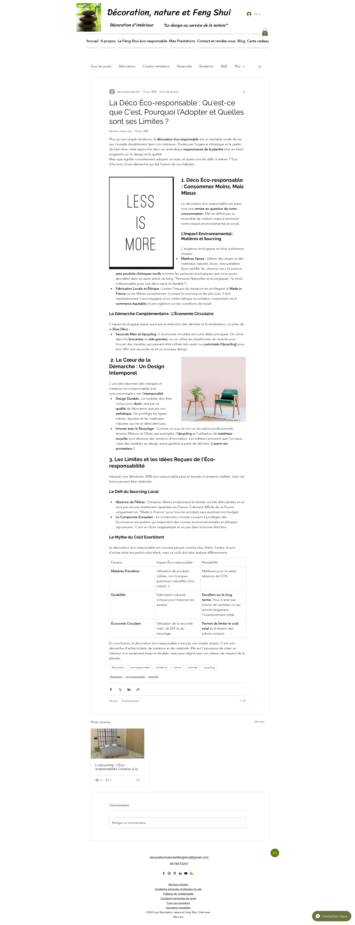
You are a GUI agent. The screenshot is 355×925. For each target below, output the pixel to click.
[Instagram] (169, 873)
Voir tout (259, 721)
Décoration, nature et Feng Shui (170, 12)
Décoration (127, 66)
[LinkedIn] (180, 873)
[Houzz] (191, 873)
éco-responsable (140, 667)
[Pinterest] (175, 873)
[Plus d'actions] (243, 92)
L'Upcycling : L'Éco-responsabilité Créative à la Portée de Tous (116, 767)
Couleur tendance (156, 66)
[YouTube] (186, 873)
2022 (224, 66)
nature (177, 667)
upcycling (209, 667)
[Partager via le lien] (138, 689)
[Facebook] (163, 873)
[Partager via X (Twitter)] (120, 689)
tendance (161, 667)
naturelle (192, 667)
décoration (117, 667)
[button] (265, 32)
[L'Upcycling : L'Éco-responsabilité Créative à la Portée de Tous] (117, 744)
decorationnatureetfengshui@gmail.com (179, 857)
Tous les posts (101, 66)
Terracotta (184, 66)
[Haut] (275, 853)
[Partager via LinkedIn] (129, 689)
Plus (238, 66)
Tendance (206, 66)
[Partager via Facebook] (111, 689)
